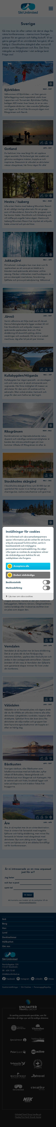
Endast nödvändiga (24, 575)
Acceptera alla (21, 566)
